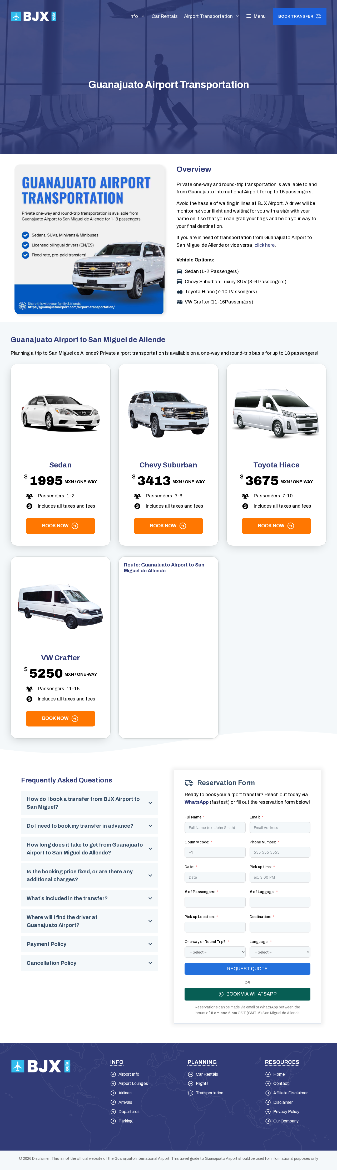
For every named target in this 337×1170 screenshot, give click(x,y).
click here (265, 245)
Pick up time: (261, 867)
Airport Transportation (208, 16)
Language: (259, 942)
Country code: (197, 842)
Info (133, 16)
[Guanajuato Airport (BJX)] (34, 16)
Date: (189, 867)
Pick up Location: (200, 917)
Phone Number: (263, 842)
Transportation (209, 1093)
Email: (255, 817)
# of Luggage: (262, 892)
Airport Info (128, 1074)
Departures (129, 1111)
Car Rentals (165, 16)
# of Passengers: (200, 892)
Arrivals (125, 1102)
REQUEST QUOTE (247, 968)
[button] (256, 16)
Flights (202, 1083)
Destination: (260, 917)
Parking (125, 1121)
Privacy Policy (286, 1111)
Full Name (193, 817)
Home (279, 1074)
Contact (281, 1083)
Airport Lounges (133, 1083)
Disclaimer (283, 1102)
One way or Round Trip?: (205, 942)
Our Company (286, 1121)
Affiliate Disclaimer (290, 1093)
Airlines (125, 1093)
